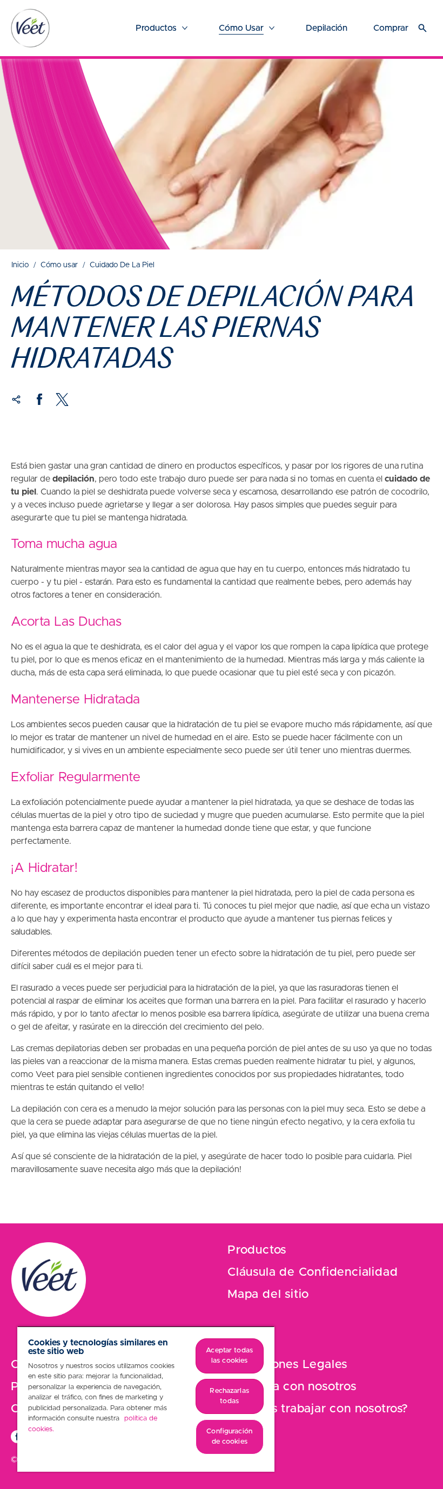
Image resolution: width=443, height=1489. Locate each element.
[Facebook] (39, 399)
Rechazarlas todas (229, 1396)
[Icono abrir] (422, 28)
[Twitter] (62, 399)
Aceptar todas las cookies (229, 1356)
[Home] (30, 28)
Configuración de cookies (229, 1437)
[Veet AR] (48, 1279)
